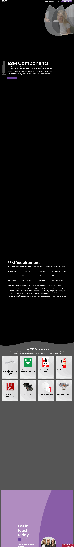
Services (46, 1)
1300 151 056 (29, 540)
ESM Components (52, 1)
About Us (58, 1)
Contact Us (66, 1)
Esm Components (7, 4)
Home (2, 4)
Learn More (12, 78)
